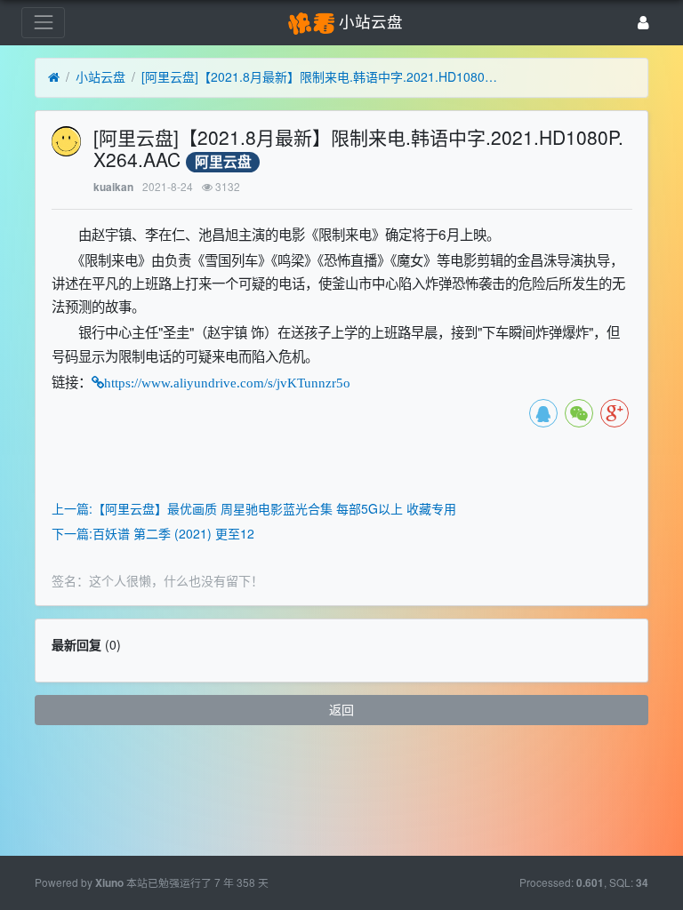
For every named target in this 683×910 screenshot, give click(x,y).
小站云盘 (100, 76)
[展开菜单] (43, 22)
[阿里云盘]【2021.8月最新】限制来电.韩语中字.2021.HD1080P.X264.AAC (319, 76)
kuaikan (113, 187)
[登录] (643, 22)
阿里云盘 (223, 162)
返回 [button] (341, 709)
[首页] (54, 77)
